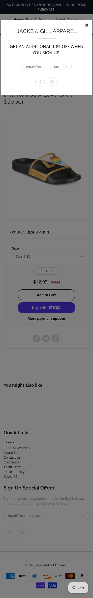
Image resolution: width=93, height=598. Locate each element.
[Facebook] (40, 82)
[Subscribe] (65, 67)
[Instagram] (52, 82)
